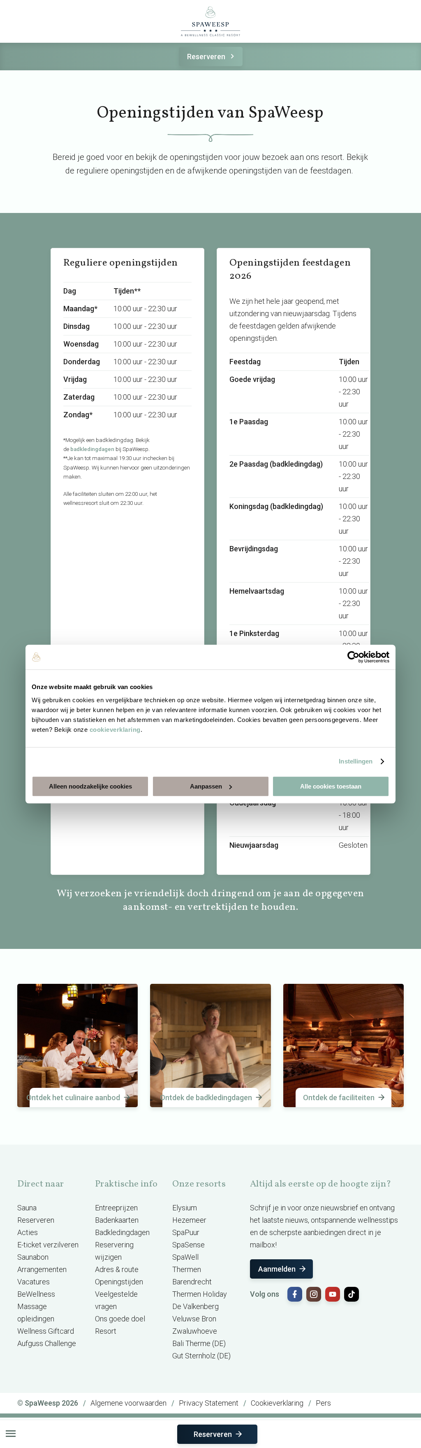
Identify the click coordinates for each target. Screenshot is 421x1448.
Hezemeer (189, 1220)
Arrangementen (42, 1269)
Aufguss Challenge (46, 1343)
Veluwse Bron (194, 1318)
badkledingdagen (92, 449)
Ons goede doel (120, 1318)
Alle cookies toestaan (330, 786)
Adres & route (117, 1269)
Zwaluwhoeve (194, 1331)
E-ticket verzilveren (48, 1244)
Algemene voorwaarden (128, 1403)
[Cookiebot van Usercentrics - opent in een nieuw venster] (353, 657)
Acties (27, 1232)
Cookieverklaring (277, 1403)
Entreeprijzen (116, 1207)
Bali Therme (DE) (199, 1343)
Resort (105, 1331)
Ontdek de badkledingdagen (207, 1097)
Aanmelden (277, 1269)
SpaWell (185, 1257)
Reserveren (206, 56)
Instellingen (355, 761)
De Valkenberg (195, 1306)
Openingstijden (119, 1281)
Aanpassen (206, 786)
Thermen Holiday (199, 1294)
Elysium (184, 1207)
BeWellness (36, 1294)
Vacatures (33, 1281)
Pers (323, 1403)
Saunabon (33, 1257)
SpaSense (188, 1244)
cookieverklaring (115, 729)
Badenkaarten (117, 1220)
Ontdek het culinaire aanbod (75, 1097)
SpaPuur (185, 1232)
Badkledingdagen (122, 1232)
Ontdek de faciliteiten (339, 1097)
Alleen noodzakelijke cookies (90, 786)
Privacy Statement (208, 1403)
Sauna (27, 1207)
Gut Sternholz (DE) (201, 1355)
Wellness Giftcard (45, 1331)
